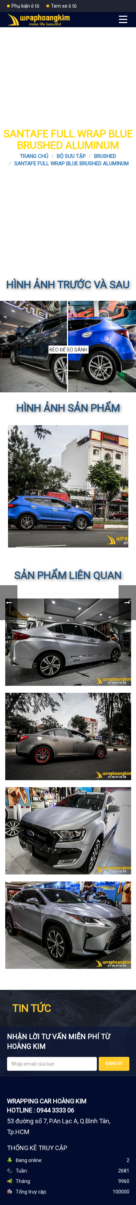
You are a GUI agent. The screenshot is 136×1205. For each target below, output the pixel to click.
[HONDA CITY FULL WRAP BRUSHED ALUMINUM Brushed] (68, 642)
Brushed (105, 156)
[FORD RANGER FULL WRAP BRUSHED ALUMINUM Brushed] (68, 830)
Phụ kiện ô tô (25, 6)
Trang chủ (34, 156)
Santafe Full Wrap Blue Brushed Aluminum (71, 163)
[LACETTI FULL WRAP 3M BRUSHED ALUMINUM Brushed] (68, 736)
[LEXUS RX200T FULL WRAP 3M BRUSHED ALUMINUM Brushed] (68, 925)
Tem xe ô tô (64, 6)
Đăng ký (113, 1063)
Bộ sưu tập (71, 156)
